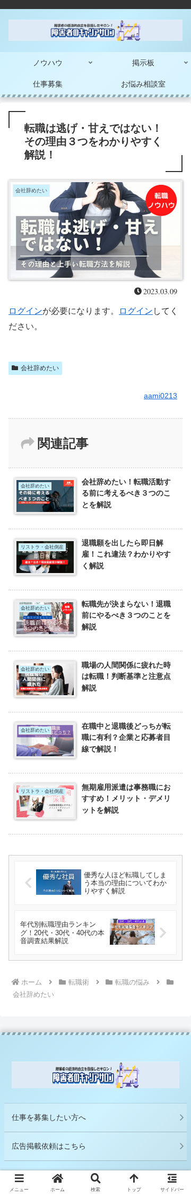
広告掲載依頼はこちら (49, 1146)
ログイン (25, 310)
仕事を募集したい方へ (49, 1117)
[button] (170, 973)
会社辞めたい (40, 368)
